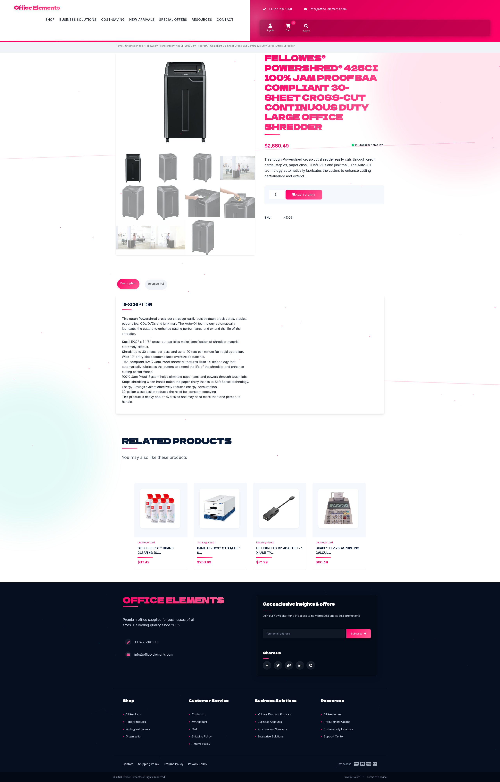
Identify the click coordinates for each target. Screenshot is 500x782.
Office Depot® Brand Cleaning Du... (155, 550)
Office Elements (37, 7)
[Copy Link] (289, 665)
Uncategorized (134, 45)
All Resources (332, 714)
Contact (225, 19)
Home (119, 45)
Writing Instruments (138, 729)
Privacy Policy (197, 764)
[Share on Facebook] (267, 665)
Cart (194, 729)
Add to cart (305, 195)
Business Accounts (270, 721)
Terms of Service (377, 777)
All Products (133, 714)
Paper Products (136, 721)
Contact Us (199, 714)
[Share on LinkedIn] (300, 665)
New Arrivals (141, 19)
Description (128, 283)
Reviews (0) (156, 283)
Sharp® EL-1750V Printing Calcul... (337, 550)
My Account (199, 721)
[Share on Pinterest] (310, 665)
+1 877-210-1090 (280, 9)
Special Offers (173, 19)
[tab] (128, 284)
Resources (202, 19)
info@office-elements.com (328, 9)
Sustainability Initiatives (338, 729)
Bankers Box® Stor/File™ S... (218, 550)
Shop (50, 19)
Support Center (334, 736)
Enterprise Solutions (270, 736)
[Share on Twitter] (278, 665)
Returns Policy (201, 743)
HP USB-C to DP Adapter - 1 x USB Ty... (279, 550)
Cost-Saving (113, 19)
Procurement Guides (337, 721)
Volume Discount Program (274, 714)
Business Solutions (77, 19)
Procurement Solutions (272, 729)
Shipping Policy (202, 736)
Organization (134, 736)
